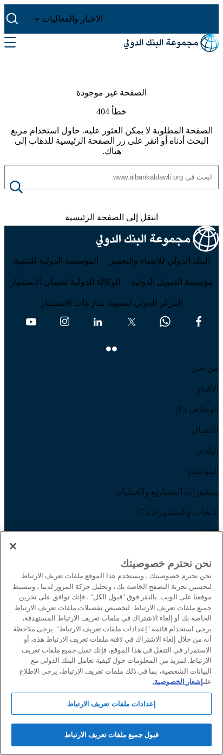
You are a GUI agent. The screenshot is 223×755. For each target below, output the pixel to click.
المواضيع (203, 471)
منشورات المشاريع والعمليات (166, 491)
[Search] (24, 188)
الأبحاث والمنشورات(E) (178, 512)
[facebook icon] (198, 321)
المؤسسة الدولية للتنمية (56, 260)
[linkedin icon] (98, 321)
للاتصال (205, 429)
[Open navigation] (10, 42)
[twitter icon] (131, 321)
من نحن (205, 368)
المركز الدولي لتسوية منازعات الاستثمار (112, 303)
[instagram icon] (64, 321)
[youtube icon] (30, 321)
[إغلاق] (13, 546)
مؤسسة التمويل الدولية (172, 281)
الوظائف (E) (197, 409)
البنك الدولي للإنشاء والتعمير (159, 260)
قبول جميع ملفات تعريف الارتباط (111, 735)
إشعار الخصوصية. (178, 681)
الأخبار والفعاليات (71, 18)
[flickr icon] (111, 348)
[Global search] (12, 19)
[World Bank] (157, 240)
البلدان (207, 450)
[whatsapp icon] (165, 321)
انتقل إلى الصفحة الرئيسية (111, 217)
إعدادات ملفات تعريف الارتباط (111, 704)
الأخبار (207, 388)
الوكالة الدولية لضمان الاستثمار (65, 281)
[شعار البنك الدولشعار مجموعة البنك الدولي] (171, 43)
